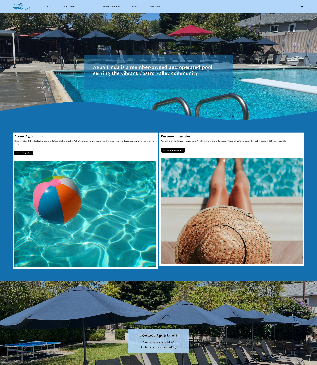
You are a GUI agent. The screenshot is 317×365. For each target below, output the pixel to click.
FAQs (89, 6)
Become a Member (69, 6)
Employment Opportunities (111, 6)
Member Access (155, 6)
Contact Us (134, 6)
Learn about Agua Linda (23, 153)
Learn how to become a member (173, 150)
